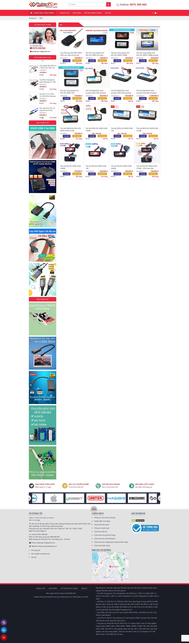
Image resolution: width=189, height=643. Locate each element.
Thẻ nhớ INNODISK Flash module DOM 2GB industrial (121, 91)
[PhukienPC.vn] (43, 5)
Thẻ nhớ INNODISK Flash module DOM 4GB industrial (146, 91)
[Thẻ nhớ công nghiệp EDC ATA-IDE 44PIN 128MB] (122, 39)
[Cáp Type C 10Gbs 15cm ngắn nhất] (42, 245)
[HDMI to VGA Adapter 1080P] (42, 211)
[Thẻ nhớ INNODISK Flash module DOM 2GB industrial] (122, 77)
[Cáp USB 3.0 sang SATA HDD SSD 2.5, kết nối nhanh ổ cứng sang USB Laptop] (33, 116)
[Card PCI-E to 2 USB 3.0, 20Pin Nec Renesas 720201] (33, 87)
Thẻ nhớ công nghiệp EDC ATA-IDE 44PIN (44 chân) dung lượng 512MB (95, 54)
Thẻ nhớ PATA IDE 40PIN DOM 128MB (96, 129)
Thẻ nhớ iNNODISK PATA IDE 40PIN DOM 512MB (70, 129)
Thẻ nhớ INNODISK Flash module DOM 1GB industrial (96, 91)
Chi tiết (66, 61)
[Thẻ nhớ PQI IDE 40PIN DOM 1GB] (96, 152)
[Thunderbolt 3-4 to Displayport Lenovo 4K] (42, 387)
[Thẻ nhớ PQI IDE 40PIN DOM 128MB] (71, 152)
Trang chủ (32, 18)
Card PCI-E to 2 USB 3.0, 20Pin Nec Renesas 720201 (47, 85)
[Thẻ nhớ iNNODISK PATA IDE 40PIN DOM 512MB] (71, 115)
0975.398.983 (39, 48)
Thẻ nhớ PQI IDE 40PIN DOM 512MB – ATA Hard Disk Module (146, 167)
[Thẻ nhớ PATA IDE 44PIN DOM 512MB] (147, 115)
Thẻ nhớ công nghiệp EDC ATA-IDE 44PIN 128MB (120, 54)
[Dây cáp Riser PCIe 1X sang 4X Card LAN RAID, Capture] (33, 102)
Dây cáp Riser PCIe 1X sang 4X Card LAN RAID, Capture (47, 100)
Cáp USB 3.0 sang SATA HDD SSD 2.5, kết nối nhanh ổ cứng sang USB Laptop (47, 114)
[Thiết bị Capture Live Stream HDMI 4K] (42, 176)
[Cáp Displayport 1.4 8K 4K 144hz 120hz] (42, 279)
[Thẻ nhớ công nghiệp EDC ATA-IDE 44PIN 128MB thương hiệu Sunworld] (147, 39)
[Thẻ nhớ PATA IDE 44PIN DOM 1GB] (122, 115)
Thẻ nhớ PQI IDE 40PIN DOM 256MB (121, 167)
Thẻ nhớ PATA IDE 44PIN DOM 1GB (122, 129)
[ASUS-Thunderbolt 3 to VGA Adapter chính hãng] (42, 142)
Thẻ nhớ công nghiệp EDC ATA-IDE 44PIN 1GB (69, 91)
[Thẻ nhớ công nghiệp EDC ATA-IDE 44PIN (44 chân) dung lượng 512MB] (96, 39)
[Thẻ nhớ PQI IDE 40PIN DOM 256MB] (122, 152)
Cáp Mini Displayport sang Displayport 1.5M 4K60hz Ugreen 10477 (47, 71)
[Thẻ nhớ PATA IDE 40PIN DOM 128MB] (96, 115)
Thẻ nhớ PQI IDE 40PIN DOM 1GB (96, 167)
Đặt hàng (77, 61)
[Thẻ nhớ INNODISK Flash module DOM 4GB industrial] (147, 77)
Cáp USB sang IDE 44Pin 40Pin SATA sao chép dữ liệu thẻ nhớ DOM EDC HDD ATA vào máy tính (71, 54)
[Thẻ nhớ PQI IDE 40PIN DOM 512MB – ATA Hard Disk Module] (147, 152)
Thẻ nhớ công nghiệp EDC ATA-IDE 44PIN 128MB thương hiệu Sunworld (147, 54)
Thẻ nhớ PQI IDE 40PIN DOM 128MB (70, 167)
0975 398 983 (138, 4)
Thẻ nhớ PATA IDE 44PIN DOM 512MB (147, 129)
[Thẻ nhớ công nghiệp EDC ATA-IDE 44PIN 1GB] (71, 77)
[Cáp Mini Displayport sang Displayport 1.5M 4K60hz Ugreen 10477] (33, 73)
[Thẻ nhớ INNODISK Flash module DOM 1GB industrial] (96, 77)
